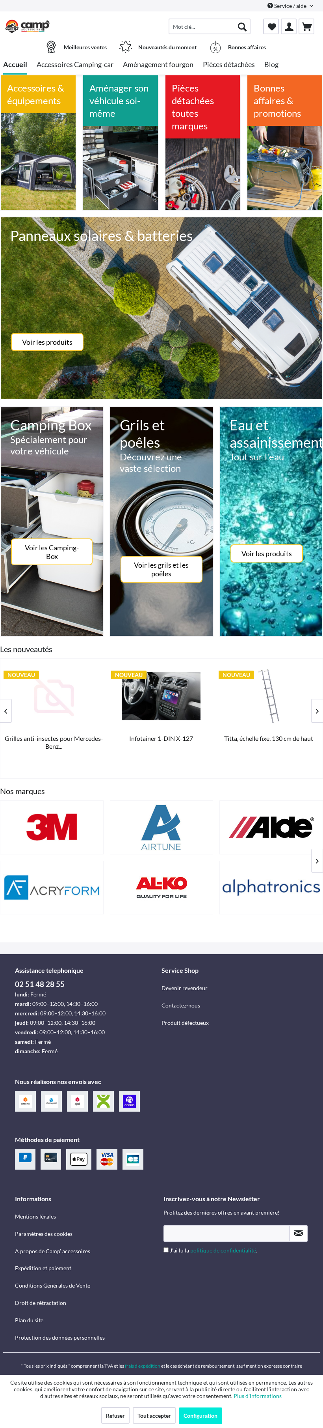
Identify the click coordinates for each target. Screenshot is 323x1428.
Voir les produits (47, 342)
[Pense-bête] (271, 26)
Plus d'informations (258, 1395)
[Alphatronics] (271, 888)
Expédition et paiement (43, 1268)
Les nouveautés (26, 649)
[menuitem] (210, 26)
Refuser (115, 1415)
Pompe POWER (269, 738)
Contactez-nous (181, 1005)
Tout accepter (154, 1415)
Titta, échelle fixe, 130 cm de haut (55, 738)
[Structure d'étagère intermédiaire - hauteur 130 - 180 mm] (162, 696)
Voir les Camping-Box (52, 552)
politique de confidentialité (223, 1250)
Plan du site (29, 1320)
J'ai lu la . (213, 1250)
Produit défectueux (185, 1022)
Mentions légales (35, 1216)
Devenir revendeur (185, 988)
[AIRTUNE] (161, 827)
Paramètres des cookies (43, 1233)
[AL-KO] (161, 888)
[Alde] (271, 827)
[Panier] (306, 26)
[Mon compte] (289, 26)
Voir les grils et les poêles (161, 569)
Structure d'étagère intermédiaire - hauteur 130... (162, 742)
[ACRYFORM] (52, 888)
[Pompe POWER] (270, 696)
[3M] (52, 827)
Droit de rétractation (40, 1302)
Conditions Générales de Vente (52, 1285)
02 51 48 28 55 (40, 984)
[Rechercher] (242, 26)
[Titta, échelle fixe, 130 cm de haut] (55, 696)
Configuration (200, 1415)
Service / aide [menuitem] (290, 5)
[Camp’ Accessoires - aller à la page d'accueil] (27, 26)
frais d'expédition (142, 1366)
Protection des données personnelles (60, 1337)
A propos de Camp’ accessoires (52, 1251)
